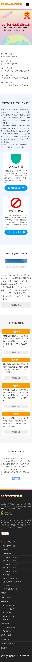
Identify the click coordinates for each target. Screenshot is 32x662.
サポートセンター (6, 597)
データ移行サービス (9, 585)
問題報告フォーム (8, 631)
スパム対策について (16, 188)
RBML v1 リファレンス (10, 616)
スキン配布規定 (8, 612)
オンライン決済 (6, 635)
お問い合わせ (5, 623)
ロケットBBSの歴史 (9, 546)
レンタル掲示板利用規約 (10, 589)
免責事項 (4, 648)
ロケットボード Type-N (10, 557)
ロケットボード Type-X (10, 568)
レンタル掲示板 (6, 553)
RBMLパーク (5, 601)
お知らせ (4, 593)
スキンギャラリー (8, 605)
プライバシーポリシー (8, 643)
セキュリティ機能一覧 (16, 232)
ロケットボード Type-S (10, 561)
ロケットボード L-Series (10, 564)
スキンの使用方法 (8, 609)
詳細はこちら (16, 305)
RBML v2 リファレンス (10, 619)
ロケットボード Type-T (10, 571)
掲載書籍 (5, 549)
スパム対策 (6, 575)
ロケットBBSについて (8, 542)
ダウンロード (5, 639)
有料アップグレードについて (12, 582)
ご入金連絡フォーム (9, 627)
